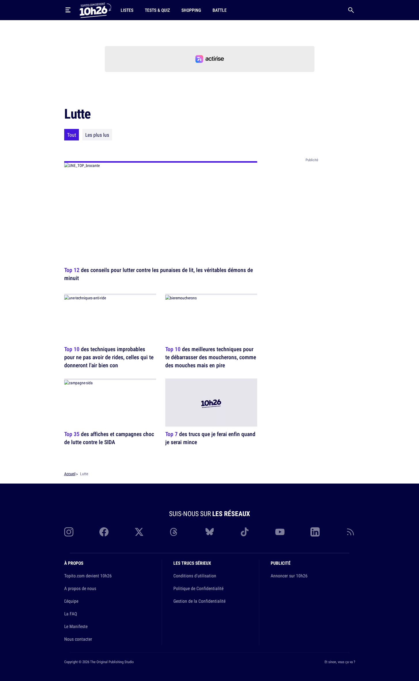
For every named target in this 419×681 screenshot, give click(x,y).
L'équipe (71, 601)
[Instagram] (68, 532)
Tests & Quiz (157, 10)
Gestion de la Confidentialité (199, 601)
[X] (139, 532)
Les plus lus (97, 134)
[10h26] (95, 9)
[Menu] (68, 10)
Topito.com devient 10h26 (88, 575)
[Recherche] (351, 10)
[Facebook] (104, 532)
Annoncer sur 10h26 (289, 575)
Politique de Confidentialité (198, 588)
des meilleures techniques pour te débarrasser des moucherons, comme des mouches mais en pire (210, 357)
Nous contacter (78, 639)
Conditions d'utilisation (194, 575)
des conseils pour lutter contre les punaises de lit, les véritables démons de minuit (158, 274)
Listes (127, 10)
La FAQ (70, 613)
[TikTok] (244, 532)
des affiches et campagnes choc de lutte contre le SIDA (109, 438)
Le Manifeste (76, 626)
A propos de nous (80, 588)
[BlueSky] (209, 532)
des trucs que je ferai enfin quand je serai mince (210, 438)
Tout (71, 134)
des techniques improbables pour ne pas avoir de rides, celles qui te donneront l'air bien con (108, 357)
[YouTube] (280, 532)
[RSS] (350, 532)
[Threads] (174, 532)
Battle (220, 10)
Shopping (191, 10)
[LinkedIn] (315, 532)
